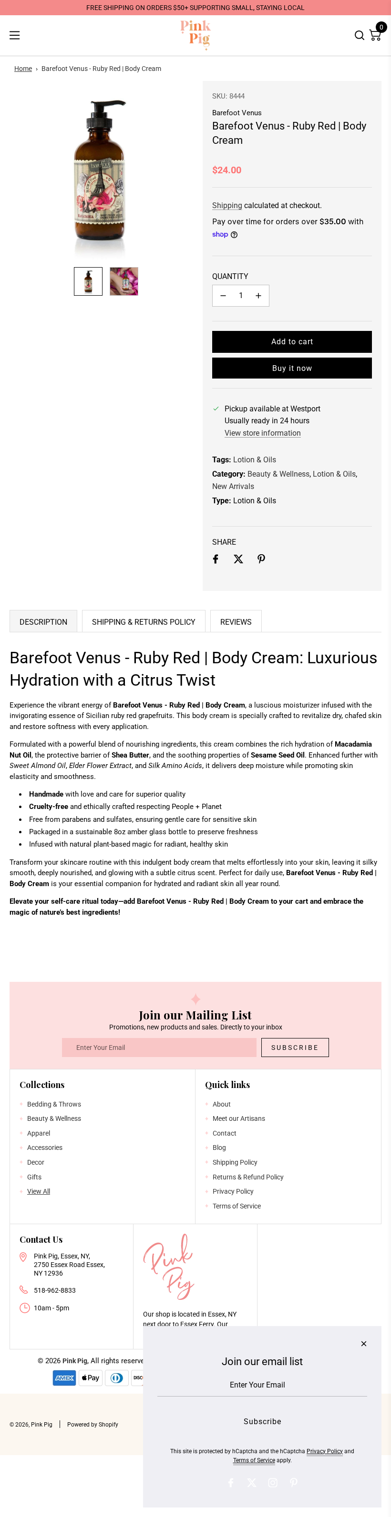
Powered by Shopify (92, 1424)
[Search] (359, 35)
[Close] (363, 1343)
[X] (251, 1482)
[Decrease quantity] (223, 295)
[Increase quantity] (258, 295)
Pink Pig (74, 1361)
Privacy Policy (325, 1451)
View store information (263, 433)
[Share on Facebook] (215, 561)
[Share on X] (238, 561)
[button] (22, 170)
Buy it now (292, 368)
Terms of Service (254, 1460)
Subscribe (295, 1047)
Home (23, 68)
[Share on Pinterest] (261, 561)
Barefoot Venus (237, 113)
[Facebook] (230, 1482)
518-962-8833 (55, 1290)
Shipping (227, 205)
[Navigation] (14, 35)
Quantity (230, 276)
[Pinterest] (293, 1482)
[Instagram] (272, 1482)
